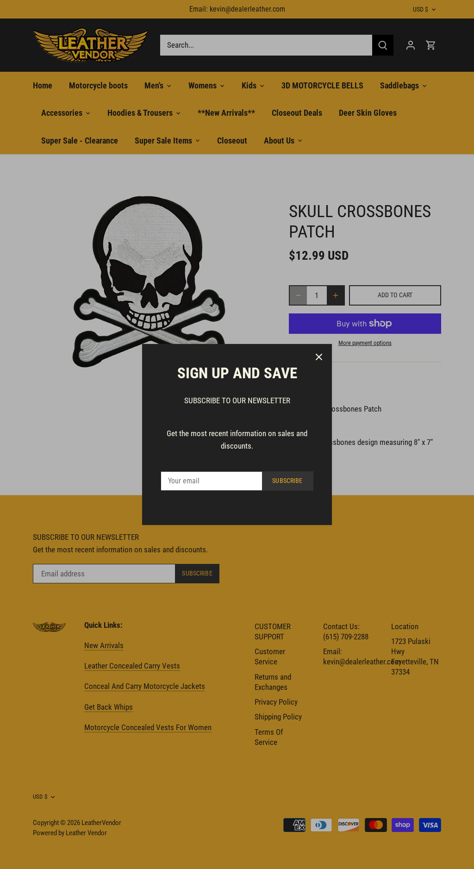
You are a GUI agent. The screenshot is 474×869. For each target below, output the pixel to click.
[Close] (319, 357)
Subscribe (287, 481)
